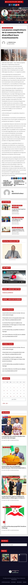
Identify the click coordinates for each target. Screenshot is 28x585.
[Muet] (22, 282)
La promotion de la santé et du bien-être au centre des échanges (13, 437)
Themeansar (14, 579)
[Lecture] (4, 282)
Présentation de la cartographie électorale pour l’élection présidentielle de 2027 (14, 468)
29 (20, 396)
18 (7, 393)
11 (7, 390)
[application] (14, 276)
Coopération (19, 205)
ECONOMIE (13, 582)
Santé (9, 417)
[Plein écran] (24, 282)
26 (10, 396)
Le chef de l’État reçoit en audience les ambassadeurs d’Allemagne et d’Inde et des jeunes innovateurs (13, 324)
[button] (22, 22)
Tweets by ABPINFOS (7, 292)
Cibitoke (4, 27)
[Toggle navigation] (19, 22)
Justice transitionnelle (12, 507)
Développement (9, 27)
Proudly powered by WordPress (10, 578)
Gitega (4, 447)
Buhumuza (14, 217)
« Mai (3, 403)
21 (17, 393)
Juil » (7, 403)
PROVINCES (19, 582)
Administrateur (12, 42)
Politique (8, 447)
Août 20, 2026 (15, 212)
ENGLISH (24, 582)
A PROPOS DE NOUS (6, 582)
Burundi (14, 205)
